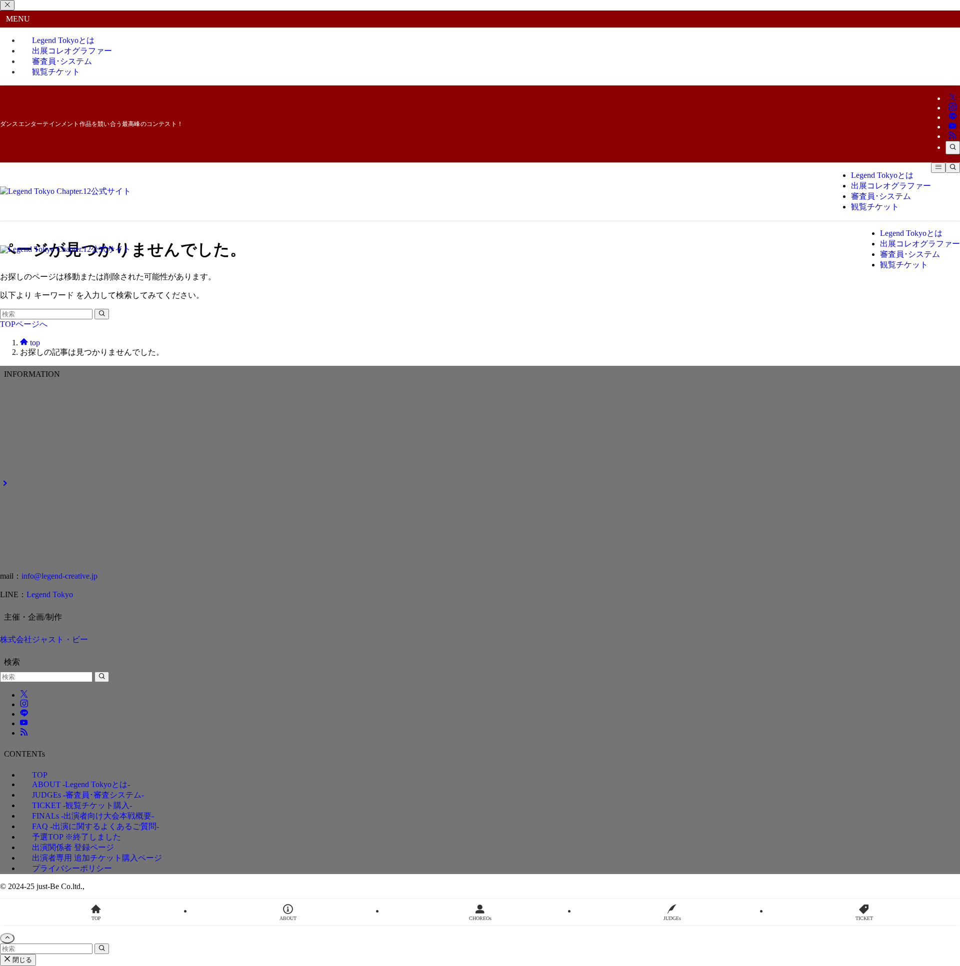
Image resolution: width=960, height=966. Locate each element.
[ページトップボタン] (7, 938)
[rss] (953, 136)
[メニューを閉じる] (7, 5)
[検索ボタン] (953, 167)
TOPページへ (24, 324)
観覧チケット (56, 71)
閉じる (21, 960)
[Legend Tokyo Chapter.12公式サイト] (65, 191)
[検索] (953, 147)
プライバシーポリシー (72, 868)
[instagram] (953, 107)
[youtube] (953, 126)
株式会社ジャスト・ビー (44, 639)
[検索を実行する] (101, 314)
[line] (953, 117)
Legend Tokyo (49, 594)
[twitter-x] (953, 98)
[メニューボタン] (938, 167)
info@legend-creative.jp (60, 576)
